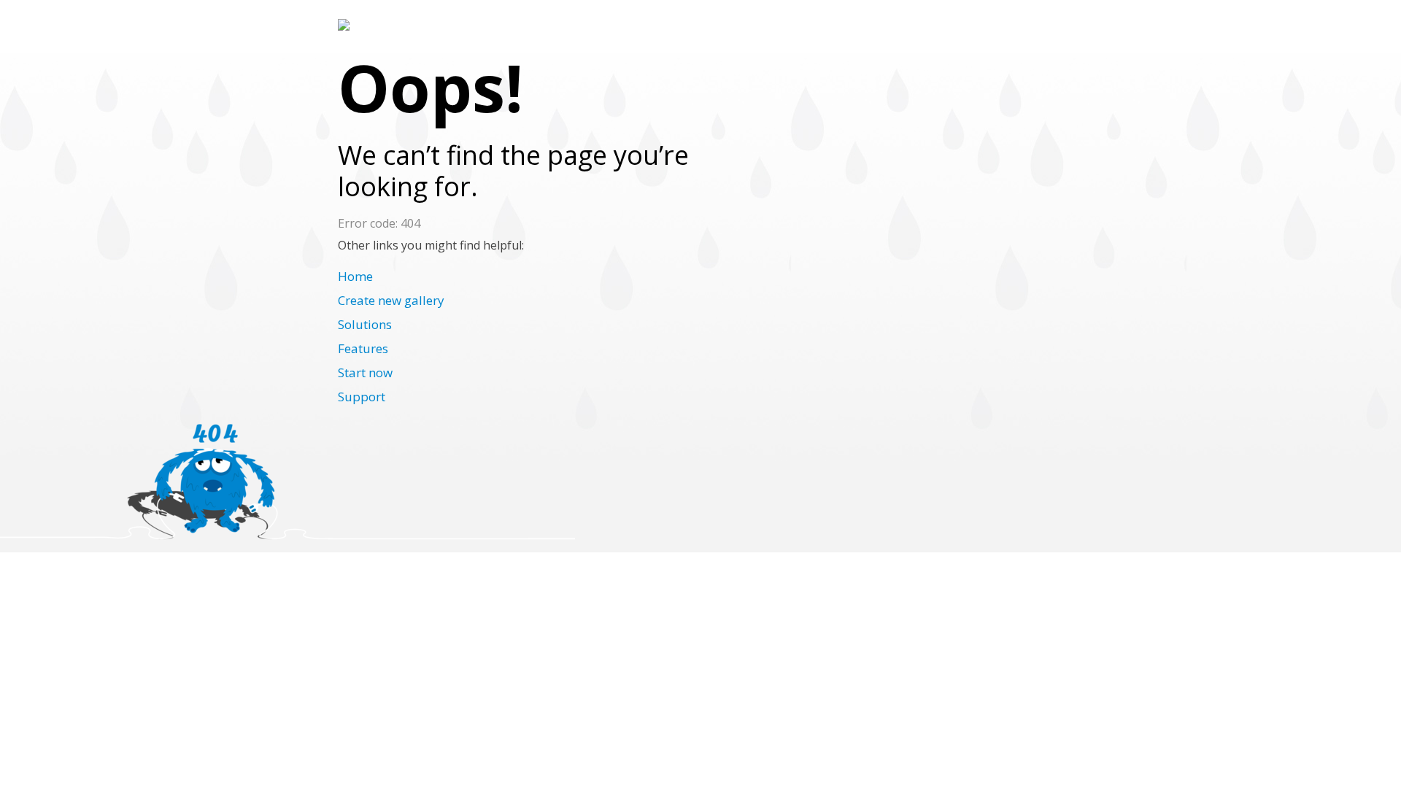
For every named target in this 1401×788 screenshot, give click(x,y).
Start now (365, 372)
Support (361, 396)
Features (363, 348)
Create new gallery (391, 300)
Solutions (365, 324)
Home (355, 276)
